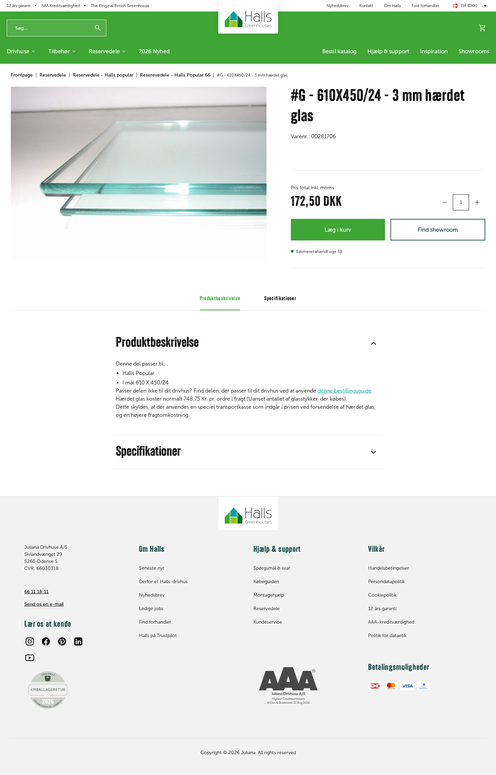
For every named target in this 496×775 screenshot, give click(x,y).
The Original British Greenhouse (120, 5)
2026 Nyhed (154, 51)
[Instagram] (29, 641)
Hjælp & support (388, 51)
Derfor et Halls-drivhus (163, 581)
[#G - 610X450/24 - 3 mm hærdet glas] (139, 173)
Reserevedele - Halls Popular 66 (175, 75)
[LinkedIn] (78, 641)
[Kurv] (482, 28)
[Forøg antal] (477, 202)
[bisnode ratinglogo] (305, 686)
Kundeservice (267, 622)
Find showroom (438, 229)
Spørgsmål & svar (271, 568)
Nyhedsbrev (338, 6)
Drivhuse (18, 51)
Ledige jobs (151, 608)
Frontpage (22, 75)
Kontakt (366, 6)
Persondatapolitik (386, 581)
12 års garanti (19, 5)
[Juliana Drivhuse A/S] (248, 17)
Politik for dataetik (387, 635)
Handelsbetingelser (388, 568)
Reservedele (104, 51)
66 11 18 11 (36, 592)
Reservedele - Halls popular (103, 75)
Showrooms (474, 51)
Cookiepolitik (382, 595)
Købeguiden (266, 581)
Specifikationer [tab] (280, 299)
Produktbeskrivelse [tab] (220, 299)
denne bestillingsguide (344, 391)
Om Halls (392, 6)
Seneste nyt (151, 568)
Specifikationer (148, 452)
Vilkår (376, 550)
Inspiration (434, 51)
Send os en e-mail (44, 604)
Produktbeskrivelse (157, 343)
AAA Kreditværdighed (61, 5)
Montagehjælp (268, 595)
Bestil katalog (339, 51)
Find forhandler (425, 6)
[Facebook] (45, 641)
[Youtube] (29, 657)
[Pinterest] (62, 641)
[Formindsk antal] (445, 202)
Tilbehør (59, 51)
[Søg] (98, 28)
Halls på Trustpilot (158, 635)
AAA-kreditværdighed (391, 622)
